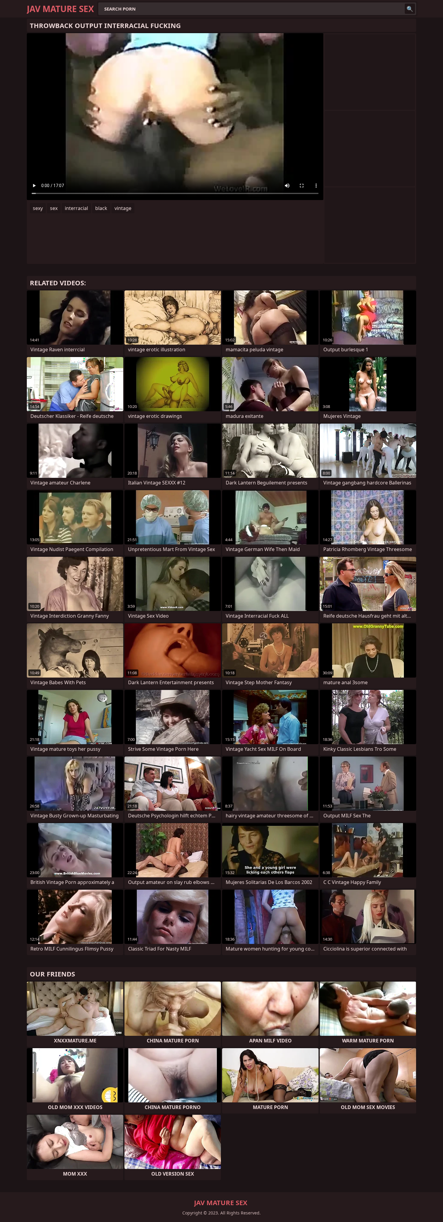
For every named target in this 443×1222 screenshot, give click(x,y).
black (101, 208)
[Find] (410, 9)
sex (54, 208)
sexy (38, 208)
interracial (76, 208)
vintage (123, 208)
